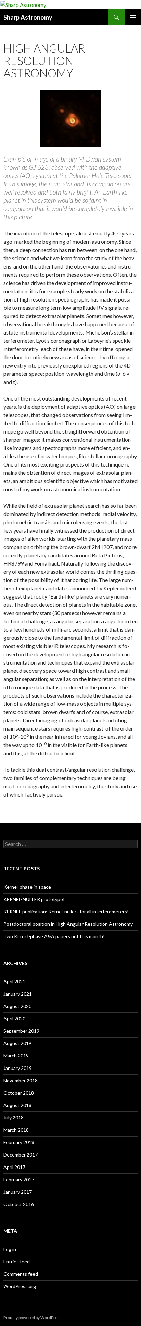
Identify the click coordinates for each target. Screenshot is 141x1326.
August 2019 (17, 1043)
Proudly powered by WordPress (32, 1317)
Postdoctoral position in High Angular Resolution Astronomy (68, 924)
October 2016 (18, 1204)
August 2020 (17, 1006)
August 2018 (17, 1105)
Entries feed (16, 1261)
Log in (9, 1249)
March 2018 (16, 1130)
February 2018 (18, 1142)
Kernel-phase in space (27, 887)
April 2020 (14, 1018)
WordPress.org (19, 1286)
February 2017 (18, 1179)
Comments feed (20, 1274)
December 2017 (20, 1155)
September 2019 (21, 1031)
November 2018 (20, 1080)
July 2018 (13, 1117)
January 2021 (17, 994)
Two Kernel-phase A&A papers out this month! (54, 936)
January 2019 (17, 1068)
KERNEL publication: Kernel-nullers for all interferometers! (66, 911)
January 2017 (17, 1192)
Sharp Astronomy (27, 17)
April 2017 (14, 1167)
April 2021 (14, 981)
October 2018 (18, 1093)
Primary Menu (133, 17)
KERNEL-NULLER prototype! (34, 899)
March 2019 (16, 1056)
